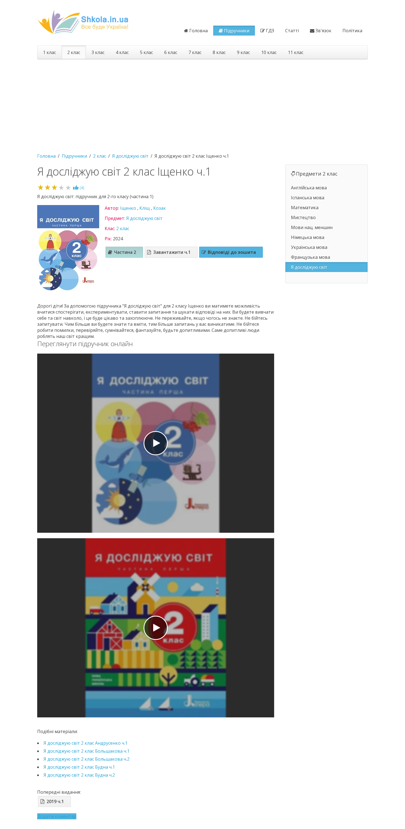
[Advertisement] (202, 103)
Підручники (236, 31)
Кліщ (144, 208)
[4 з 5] (61, 187)
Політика (352, 31)
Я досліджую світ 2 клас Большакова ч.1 (86, 751)
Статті (292, 31)
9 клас (243, 52)
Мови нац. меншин (312, 227)
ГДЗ (270, 31)
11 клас (295, 52)
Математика (304, 207)
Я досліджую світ (144, 218)
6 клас (170, 52)
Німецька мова (307, 237)
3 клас (97, 52)
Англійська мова (309, 188)
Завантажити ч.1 (172, 252)
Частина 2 (125, 252)
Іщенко (128, 208)
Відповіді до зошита (232, 252)
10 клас (269, 52)
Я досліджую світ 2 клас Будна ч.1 (79, 767)
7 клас (194, 52)
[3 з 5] (54, 187)
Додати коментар (56, 816)
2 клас (73, 52)
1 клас (49, 52)
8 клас (219, 52)
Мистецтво (303, 217)
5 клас (146, 52)
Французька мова (310, 257)
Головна (198, 31)
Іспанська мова (307, 198)
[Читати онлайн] (156, 443)
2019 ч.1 (55, 801)
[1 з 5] (40, 187)
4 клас (122, 52)
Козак (159, 208)
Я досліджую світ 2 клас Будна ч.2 (79, 775)
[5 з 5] (68, 187)
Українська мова (309, 247)
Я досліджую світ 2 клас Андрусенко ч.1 (86, 743)
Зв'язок (323, 31)
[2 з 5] (47, 187)
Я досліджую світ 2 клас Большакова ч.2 (86, 759)
